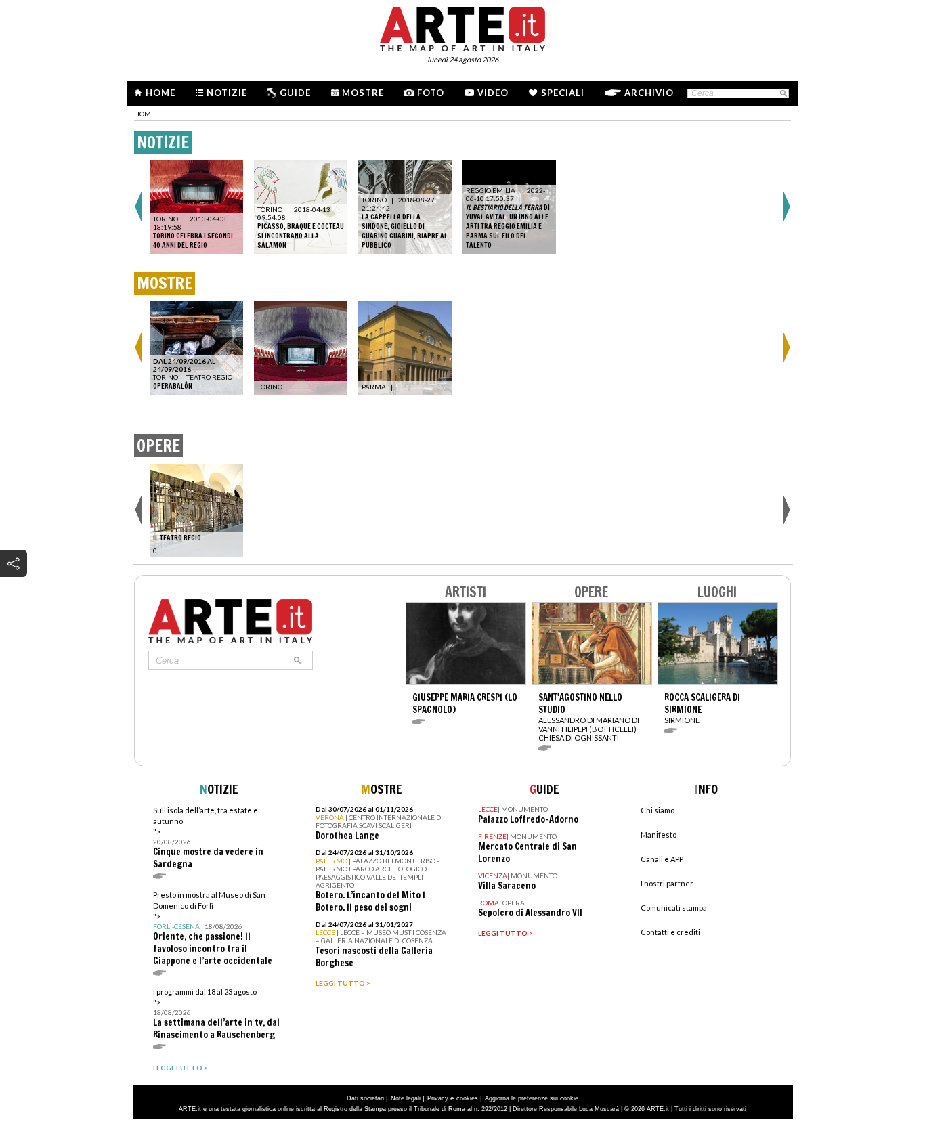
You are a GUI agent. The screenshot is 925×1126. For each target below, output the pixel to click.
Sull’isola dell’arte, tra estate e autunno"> (208, 838)
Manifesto (658, 834)
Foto (430, 92)
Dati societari (365, 1098)
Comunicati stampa (674, 907)
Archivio (649, 92)
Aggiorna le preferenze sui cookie (531, 1098)
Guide (295, 92)
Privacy (437, 1098)
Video (493, 92)
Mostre (363, 92)
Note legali (406, 1098)
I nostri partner (667, 883)
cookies (467, 1098)
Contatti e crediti (670, 932)
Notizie (227, 92)
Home (160, 92)
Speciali (562, 92)
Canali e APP (662, 858)
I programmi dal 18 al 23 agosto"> (216, 1014)
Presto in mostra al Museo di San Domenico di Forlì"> (212, 928)
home (144, 114)
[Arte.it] (462, 27)
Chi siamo (657, 810)
